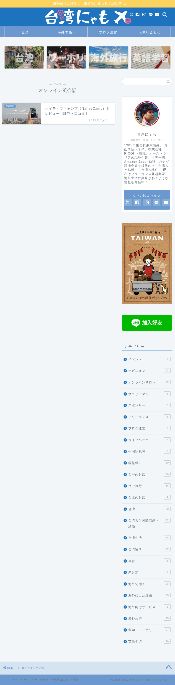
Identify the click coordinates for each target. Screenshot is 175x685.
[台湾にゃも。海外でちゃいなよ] (87, 25)
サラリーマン (148, 394)
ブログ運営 (108, 32)
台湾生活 (148, 538)
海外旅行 (148, 618)
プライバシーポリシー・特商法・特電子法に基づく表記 (44, 679)
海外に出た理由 (148, 595)
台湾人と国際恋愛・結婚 (148, 523)
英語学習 (148, 641)
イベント (148, 359)
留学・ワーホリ (148, 630)
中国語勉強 (148, 451)
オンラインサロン (148, 382)
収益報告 (148, 463)
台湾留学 (148, 549)
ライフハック (148, 440)
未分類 (148, 572)
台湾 (25, 32)
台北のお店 (148, 497)
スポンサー (148, 405)
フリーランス (148, 417)
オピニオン (148, 371)
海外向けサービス (148, 607)
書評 (148, 561)
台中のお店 (148, 474)
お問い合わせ (150, 32)
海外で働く (67, 32)
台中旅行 (148, 486)
